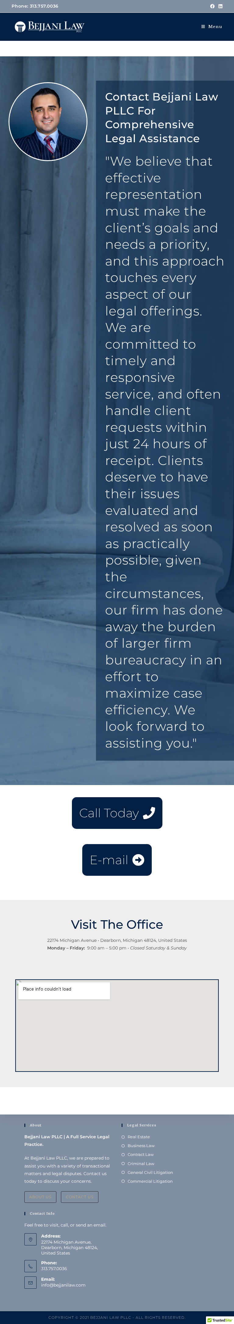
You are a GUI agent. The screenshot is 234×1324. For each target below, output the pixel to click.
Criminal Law (141, 1163)
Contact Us (80, 1197)
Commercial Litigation (150, 1181)
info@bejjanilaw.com (63, 1285)
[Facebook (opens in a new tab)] (212, 6)
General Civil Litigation (150, 1172)
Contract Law (141, 1154)
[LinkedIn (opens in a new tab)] (219, 6)
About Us (40, 1197)
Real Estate (139, 1136)
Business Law (141, 1145)
